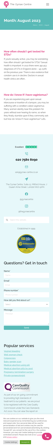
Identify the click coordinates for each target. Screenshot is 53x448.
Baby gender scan (12, 361)
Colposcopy (10, 358)
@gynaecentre (26, 199)
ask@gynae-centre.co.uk (26, 172)
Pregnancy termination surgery (19, 372)
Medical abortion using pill (17, 365)
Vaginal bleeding (12, 351)
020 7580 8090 (27, 159)
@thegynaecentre (26, 211)
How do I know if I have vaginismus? (26, 94)
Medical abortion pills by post (18, 368)
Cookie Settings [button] (11, 442)
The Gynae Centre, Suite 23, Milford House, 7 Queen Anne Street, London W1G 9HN (26, 185)
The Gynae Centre (21, 4)
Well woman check (13, 354)
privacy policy (12, 437)
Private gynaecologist (14, 375)
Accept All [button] (25, 442)
